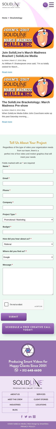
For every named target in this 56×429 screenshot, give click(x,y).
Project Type (9, 214)
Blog (15, 410)
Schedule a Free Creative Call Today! (28, 328)
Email (6, 178)
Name (6, 166)
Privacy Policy (28, 426)
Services (41, 394)
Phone (6, 190)
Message (8, 265)
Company (8, 202)
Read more (7, 72)
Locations (41, 404)
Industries (15, 404)
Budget (7, 227)
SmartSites (44, 424)
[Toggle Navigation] (51, 4)
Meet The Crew (15, 399)
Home (4, 18)
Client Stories (41, 399)
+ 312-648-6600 (30, 370)
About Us (15, 394)
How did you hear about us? (17, 239)
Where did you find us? (15, 251)
